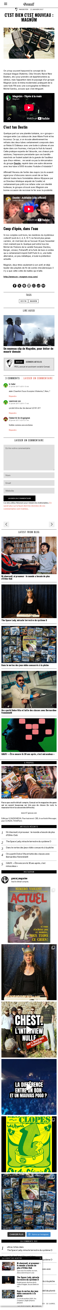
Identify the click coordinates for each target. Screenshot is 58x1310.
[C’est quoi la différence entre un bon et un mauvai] (29, 1087)
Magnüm (33, 301)
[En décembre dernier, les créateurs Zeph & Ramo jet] (29, 1202)
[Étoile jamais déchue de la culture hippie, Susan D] (29, 972)
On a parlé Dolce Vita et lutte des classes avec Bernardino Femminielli (28, 711)
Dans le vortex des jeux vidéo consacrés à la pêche (25, 665)
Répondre (12, 396)
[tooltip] (14, 286)
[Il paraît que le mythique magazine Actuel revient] (29, 915)
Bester (25, 9)
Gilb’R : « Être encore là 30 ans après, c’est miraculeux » (27, 754)
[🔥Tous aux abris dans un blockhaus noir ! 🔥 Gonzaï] (29, 1144)
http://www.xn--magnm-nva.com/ (21, 276)
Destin (17, 163)
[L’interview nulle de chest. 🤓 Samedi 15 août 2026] (29, 1030)
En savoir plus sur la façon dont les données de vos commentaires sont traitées (28, 506)
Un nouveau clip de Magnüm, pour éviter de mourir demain (28, 350)
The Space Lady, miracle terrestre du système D (24, 620)
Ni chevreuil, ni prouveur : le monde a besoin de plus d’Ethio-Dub (25, 577)
